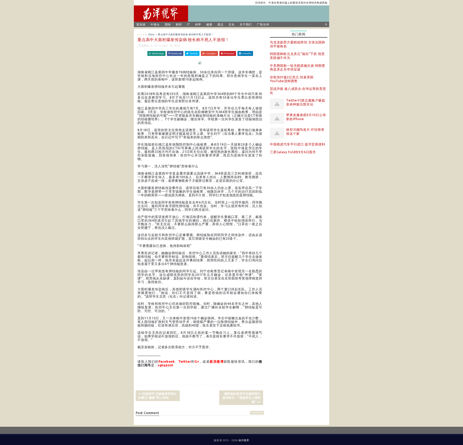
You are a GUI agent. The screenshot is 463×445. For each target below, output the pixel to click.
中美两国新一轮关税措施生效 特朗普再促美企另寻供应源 (297, 67)
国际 (168, 24)
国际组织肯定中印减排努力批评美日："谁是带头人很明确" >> (242, 397)
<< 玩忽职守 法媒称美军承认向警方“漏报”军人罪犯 (157, 395)
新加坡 (140, 24)
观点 (220, 24)
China (151, 34)
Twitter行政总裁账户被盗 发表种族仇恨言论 (305, 102)
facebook (257, 412)
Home (140, 34)
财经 (179, 24)
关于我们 (246, 24)
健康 (209, 24)
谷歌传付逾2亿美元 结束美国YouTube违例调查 (291, 79)
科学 (198, 24)
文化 (231, 24)
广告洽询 (263, 24)
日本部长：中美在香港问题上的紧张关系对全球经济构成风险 (281, 2)
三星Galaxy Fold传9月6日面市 (293, 152)
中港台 (155, 24)
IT (188, 24)
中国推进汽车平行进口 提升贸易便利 (297, 144)
